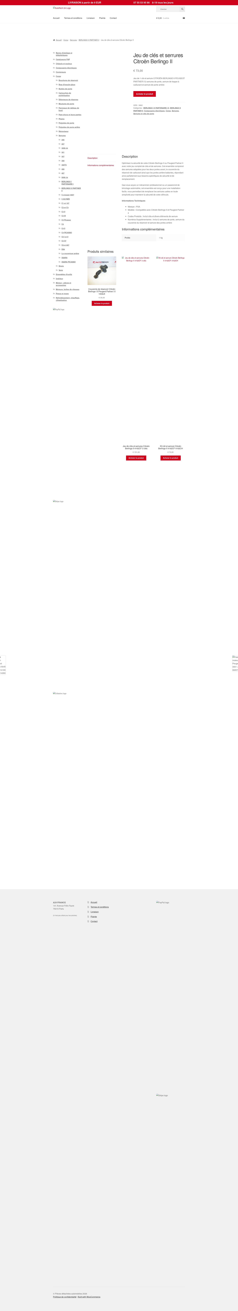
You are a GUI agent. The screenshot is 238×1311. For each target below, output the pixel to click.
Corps (65, 40)
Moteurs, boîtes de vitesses (67, 289)
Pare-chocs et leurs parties (70, 114)
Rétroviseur (63, 131)
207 (62, 144)
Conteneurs (61, 72)
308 (62, 160)
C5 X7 (63, 241)
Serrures (73, 40)
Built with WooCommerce (89, 1296)
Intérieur (59, 278)
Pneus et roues (62, 293)
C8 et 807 (65, 245)
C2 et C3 (65, 207)
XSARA (64, 257)
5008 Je (64, 177)
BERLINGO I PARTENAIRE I (67, 182)
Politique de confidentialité (64, 1296)
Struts (61, 266)
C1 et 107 (65, 203)
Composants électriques (154, 111)
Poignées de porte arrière (69, 127)
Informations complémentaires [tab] (101, 165)
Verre (61, 270)
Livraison (91, 18)
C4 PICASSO (66, 232)
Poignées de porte (66, 123)
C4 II (63, 228)
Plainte (102, 18)
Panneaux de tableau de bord (69, 109)
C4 (62, 224)
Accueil (56, 18)
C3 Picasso (66, 220)
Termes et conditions (73, 18)
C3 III (63, 215)
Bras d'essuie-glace (67, 84)
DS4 (63, 249)
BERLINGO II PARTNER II (89, 40)
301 (62, 152)
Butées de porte (65, 88)
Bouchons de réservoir (68, 80)
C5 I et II (64, 236)
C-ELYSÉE (65, 199)
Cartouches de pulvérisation (65, 94)
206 (62, 139)
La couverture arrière (70, 253)
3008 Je (64, 148)
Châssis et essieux (64, 63)
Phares (61, 119)
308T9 (64, 165)
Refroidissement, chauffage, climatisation (68, 299)
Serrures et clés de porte (143, 113)
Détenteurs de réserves (68, 99)
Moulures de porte (66, 103)
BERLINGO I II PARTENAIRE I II (156, 108)
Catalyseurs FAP (63, 59)
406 (62, 169)
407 (62, 173)
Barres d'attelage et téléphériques (64, 54)
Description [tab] (93, 158)
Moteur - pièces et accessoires (63, 284)
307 (62, 156)
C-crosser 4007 (67, 195)
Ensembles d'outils (64, 274)
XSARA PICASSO (68, 262)
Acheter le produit (144, 93)
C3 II (63, 211)
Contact (113, 18)
